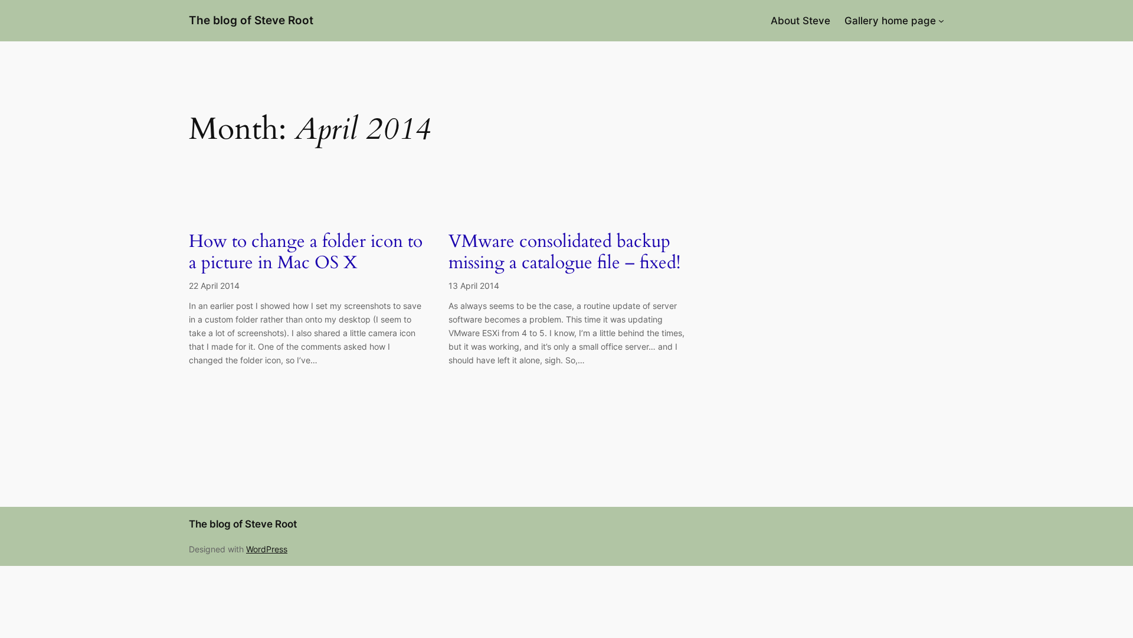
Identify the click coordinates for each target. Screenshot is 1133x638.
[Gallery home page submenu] (941, 21)
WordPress (266, 549)
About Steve (800, 21)
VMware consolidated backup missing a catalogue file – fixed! (564, 253)
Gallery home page (890, 21)
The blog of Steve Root (251, 20)
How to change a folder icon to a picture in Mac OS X (306, 253)
